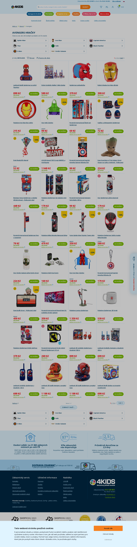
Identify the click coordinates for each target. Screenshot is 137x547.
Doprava (40, 481)
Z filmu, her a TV (89, 14)
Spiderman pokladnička (77, 85)
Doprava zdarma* (43, 465)
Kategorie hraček (34, 14)
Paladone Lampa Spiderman (79, 310)
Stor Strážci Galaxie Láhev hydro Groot (26, 273)
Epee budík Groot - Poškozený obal (24, 310)
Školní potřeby (50, 20)
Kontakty (15, 481)
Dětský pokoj (63, 20)
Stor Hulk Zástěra (47, 123)
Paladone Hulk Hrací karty (49, 273)
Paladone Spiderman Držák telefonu (25, 348)
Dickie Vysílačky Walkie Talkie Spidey (53, 85)
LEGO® (65, 481)
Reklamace (15, 484)
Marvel (22, 26)
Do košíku (34, 94)
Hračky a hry (67, 484)
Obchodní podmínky (18, 491)
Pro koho (49, 14)
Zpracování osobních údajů (21, 494)
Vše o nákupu (116, 1)
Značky (76, 14)
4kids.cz (14, 26)
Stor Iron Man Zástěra (77, 273)
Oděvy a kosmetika (100, 20)
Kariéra (40, 494)
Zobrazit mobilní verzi (19, 507)
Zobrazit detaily (108, 534)
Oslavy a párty (84, 20)
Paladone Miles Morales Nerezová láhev (54, 235)
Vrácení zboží (16, 488)
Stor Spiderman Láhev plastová (108, 198)
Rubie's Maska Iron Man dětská (108, 85)
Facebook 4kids (110, 497)
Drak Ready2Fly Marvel (20, 160)
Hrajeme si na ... (63, 14)
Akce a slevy (104, 14)
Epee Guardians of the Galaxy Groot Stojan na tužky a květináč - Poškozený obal (110, 162)
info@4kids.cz (110, 494)
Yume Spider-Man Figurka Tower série (82, 235)
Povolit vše (108, 528)
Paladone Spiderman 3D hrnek (107, 310)
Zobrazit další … (68, 407)
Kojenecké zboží (36, 20)
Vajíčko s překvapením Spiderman (109, 123)
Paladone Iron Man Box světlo (23, 123)
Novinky (40, 488)
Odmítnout (108, 540)
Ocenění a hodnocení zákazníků (48, 491)
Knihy (74, 20)
